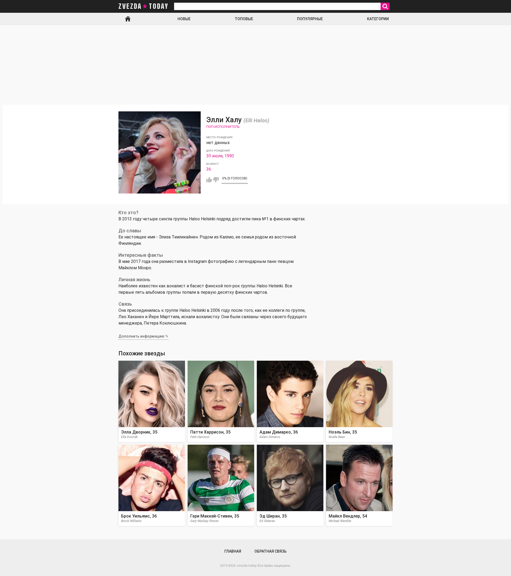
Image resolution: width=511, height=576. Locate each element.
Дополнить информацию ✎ (143, 336)
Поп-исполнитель (223, 127)
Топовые (244, 19)
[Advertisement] (255, 65)
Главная (127, 19)
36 (208, 169)
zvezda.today (247, 565)
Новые (184, 19)
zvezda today (143, 6)
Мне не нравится (216, 179)
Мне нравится (209, 179)
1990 (229, 155)
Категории (378, 19)
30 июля (214, 155)
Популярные (310, 19)
